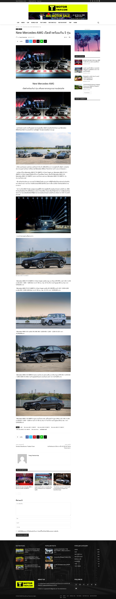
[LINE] (41, 41)
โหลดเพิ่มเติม (87, 92)
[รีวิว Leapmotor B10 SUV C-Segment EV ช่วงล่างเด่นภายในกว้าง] (20, 567)
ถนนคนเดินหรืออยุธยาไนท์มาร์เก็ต (62, 557)
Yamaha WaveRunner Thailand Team (25, 446)
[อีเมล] (38, 41)
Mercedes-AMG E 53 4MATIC (44, 427)
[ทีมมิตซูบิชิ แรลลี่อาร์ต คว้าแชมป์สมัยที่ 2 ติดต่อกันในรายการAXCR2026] (78, 78)
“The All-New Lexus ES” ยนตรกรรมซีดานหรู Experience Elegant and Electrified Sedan (62, 488)
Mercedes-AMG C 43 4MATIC (30, 427)
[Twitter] (95, 1)
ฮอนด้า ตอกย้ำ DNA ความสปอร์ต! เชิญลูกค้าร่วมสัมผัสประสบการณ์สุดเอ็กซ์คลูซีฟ (43, 488)
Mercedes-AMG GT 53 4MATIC (57, 427)
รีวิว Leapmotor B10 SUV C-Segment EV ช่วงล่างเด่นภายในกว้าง (32, 566)
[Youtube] (99, 1)
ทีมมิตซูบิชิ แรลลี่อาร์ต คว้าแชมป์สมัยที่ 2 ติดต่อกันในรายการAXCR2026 (91, 78)
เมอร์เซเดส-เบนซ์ (43, 429)
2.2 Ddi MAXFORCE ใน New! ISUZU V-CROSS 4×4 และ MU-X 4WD (32, 559)
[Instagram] (93, 1)
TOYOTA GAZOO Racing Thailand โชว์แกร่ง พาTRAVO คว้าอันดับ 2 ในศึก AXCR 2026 (91, 86)
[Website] (95, 584)
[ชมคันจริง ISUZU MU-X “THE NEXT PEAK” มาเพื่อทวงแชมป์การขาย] (49, 551)
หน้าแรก (17, 27)
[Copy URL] (45, 41)
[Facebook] (90, 1)
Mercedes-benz (35, 429)
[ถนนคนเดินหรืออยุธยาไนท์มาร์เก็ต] (49, 559)
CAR (21, 27)
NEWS (20, 29)
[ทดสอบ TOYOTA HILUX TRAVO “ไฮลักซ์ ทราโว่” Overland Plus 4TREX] (20, 551)
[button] (98, 22)
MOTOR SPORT (38, 484)
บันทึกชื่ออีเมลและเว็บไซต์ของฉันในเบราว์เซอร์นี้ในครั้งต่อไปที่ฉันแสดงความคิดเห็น (38, 531)
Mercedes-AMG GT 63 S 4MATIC (23, 429)
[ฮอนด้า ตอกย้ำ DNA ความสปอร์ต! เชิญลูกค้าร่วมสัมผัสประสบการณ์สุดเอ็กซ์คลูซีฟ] (43, 479)
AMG (21, 427)
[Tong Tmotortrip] (17, 37)
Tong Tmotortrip (23, 37)
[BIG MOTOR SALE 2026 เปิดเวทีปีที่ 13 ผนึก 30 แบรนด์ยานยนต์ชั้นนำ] (24, 479)
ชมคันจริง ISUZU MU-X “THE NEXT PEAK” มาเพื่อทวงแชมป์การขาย (62, 550)
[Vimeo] (97, 1)
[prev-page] (17, 494)
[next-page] (19, 494)
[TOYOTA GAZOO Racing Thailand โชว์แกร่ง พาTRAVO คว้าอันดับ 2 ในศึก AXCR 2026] (78, 86)
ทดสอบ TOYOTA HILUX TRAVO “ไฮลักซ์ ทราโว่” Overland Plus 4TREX (32, 550)
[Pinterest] (34, 41)
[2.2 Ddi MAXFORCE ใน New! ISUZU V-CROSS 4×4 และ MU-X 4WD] (20, 559)
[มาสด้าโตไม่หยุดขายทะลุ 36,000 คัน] (49, 566)
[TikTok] (87, 584)
